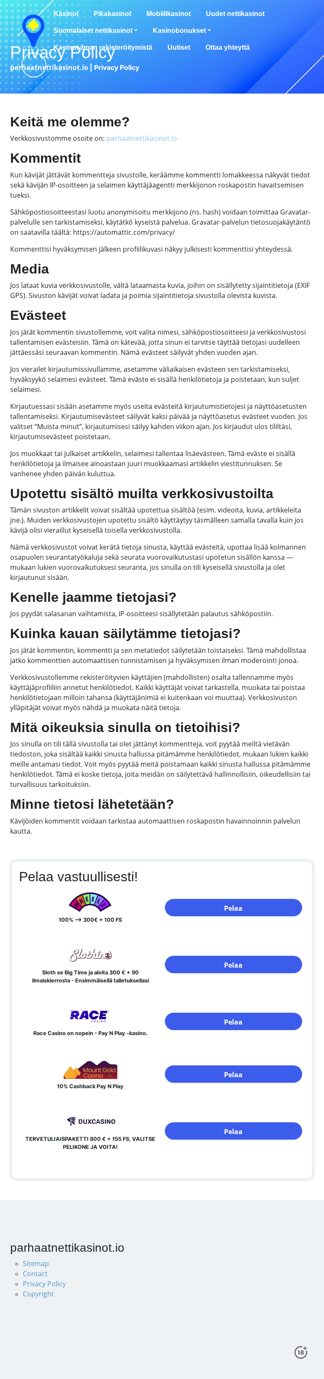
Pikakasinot (112, 13)
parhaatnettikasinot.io (141, 138)
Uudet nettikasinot (235, 13)
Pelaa (233, 908)
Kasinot (66, 13)
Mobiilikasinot (168, 13)
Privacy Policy (44, 1283)
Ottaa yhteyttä (227, 47)
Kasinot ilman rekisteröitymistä (103, 47)
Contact (35, 1273)
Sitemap (36, 1263)
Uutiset (178, 47)
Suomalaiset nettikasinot (93, 30)
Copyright (38, 1294)
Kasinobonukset (179, 30)
